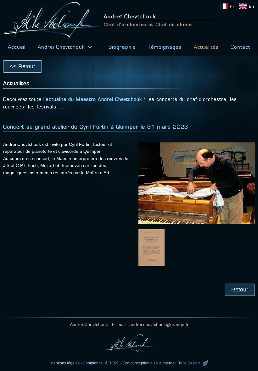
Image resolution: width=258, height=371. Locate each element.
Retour (239, 289)
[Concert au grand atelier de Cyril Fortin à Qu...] (196, 183)
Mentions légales (65, 363)
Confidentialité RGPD (101, 363)
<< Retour (22, 66)
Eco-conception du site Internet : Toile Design (161, 363)
